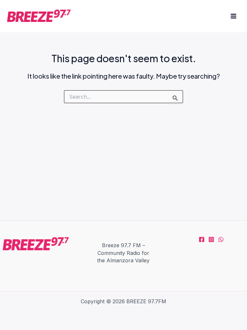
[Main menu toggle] (233, 16)
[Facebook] (202, 239)
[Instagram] (211, 239)
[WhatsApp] (221, 239)
